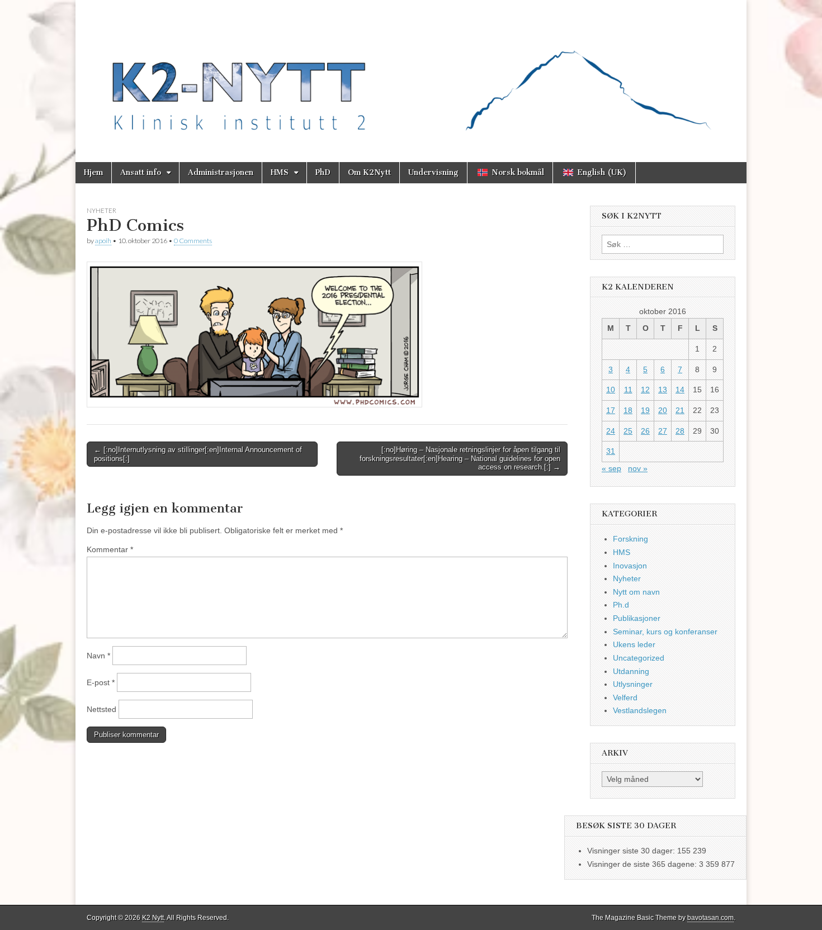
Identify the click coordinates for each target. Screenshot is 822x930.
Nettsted (101, 709)
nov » (638, 468)
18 (627, 410)
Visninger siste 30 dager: (632, 850)
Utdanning (631, 671)
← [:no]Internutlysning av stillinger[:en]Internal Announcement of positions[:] (198, 454)
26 (645, 430)
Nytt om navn (636, 591)
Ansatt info (140, 172)
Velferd (625, 697)
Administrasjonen (220, 172)
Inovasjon (630, 565)
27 (662, 430)
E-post (101, 682)
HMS (280, 172)
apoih (103, 240)
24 (610, 430)
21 (679, 410)
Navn (98, 655)
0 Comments (193, 240)
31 (610, 451)
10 (610, 389)
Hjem (93, 172)
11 (628, 389)
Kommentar (110, 549)
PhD (322, 172)
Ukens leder (634, 644)
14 (679, 389)
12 (645, 389)
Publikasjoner (636, 618)
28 (679, 430)
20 (662, 410)
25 (627, 430)
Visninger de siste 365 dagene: (643, 864)
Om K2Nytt (369, 172)
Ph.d (621, 604)
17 (610, 410)
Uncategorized (638, 657)
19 (645, 410)
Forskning (630, 538)
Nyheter (101, 210)
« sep (611, 468)
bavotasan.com (710, 918)
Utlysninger (633, 684)
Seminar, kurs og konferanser (665, 631)
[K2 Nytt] (411, 72)
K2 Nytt (153, 918)
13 (662, 389)
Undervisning (433, 172)
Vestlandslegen (640, 710)
